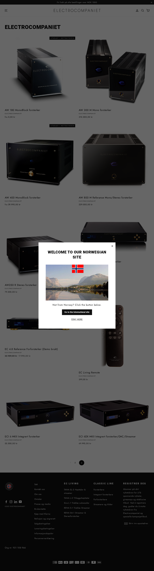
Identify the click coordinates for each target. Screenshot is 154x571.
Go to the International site (76, 312)
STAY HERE (77, 319)
